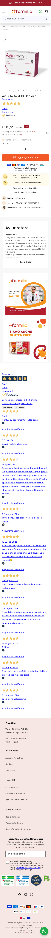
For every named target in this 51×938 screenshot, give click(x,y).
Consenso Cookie (25, 930)
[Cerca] (46, 19)
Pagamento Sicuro (14, 823)
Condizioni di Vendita (15, 793)
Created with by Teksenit (25, 933)
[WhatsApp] (41, 11)
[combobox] (25, 19)
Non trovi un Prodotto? (16, 800)
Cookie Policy (40, 928)
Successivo (19, 407)
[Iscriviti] (42, 854)
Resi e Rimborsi (12, 817)
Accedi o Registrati (14, 758)
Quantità (6, 144)
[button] (3, 11)
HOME (4, 27)
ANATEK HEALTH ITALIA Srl (20, 27)
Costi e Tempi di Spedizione (25, 192)
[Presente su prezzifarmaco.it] (46, 881)
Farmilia (35, 923)
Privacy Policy (27, 928)
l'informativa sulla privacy (28, 867)
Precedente (7, 407)
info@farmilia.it (21, 732)
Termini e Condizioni (13, 928)
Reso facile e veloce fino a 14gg (25, 188)
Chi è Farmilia (11, 787)
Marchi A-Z (10, 770)
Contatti (9, 764)
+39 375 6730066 (19, 729)
